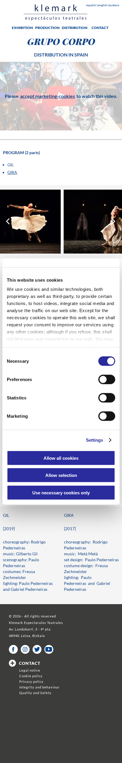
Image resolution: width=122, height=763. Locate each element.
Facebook (13, 649)
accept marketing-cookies (47, 96)
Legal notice (29, 670)
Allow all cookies (61, 457)
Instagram (25, 649)
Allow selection (61, 475)
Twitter (37, 649)
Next (114, 221)
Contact (100, 27)
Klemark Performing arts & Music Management (55, 12)
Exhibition (22, 27)
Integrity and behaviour (39, 687)
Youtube (48, 649)
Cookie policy (31, 676)
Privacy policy (31, 681)
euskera (114, 5)
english (103, 5)
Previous (8, 221)
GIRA (12, 172)
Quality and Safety (35, 693)
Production (47, 27)
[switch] (106, 379)
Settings (94, 440)
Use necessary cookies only (61, 492)
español (91, 5)
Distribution (74, 27)
